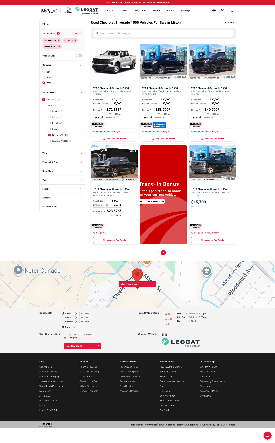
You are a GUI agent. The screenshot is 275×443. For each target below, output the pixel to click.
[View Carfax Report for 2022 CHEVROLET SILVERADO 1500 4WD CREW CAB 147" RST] (97, 125)
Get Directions (129, 284)
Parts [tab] (167, 324)
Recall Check (166, 376)
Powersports (187, 10)
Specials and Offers (129, 366)
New (48, 72)
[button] (62, 65)
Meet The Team (207, 371)
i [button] (114, 117)
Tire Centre (165, 391)
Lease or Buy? (86, 376)
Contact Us (205, 395)
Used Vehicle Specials (130, 376)
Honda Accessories (169, 400)
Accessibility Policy (209, 391)
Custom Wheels (167, 395)
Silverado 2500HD (61, 141)
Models (124, 10)
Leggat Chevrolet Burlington (108, 131)
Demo (49, 77)
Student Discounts (88, 391)
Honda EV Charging (49, 376)
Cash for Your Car (88, 381)
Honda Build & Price (49, 410)
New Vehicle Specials (130, 371)
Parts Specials (126, 386)
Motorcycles (45, 391)
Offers (170, 10)
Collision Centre (167, 405)
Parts (162, 386)
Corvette (57, 123)
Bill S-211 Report (226, 424)
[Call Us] (231, 10)
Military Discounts (88, 386)
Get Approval (45, 366)
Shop (107, 10)
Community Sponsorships (212, 381)
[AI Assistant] (268, 436)
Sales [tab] (167, 313)
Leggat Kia (101, 233)
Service (156, 10)
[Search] (97, 33)
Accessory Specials (129, 391)
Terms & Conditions (187, 424)
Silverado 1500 (60, 135)
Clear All (78, 33)
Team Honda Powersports (52, 386)
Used (48, 83)
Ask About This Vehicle (116, 139)
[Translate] (214, 10)
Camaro (57, 111)
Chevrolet (52, 99)
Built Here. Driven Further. (137, 2)
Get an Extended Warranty (172, 381)
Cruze (56, 129)
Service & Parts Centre (171, 366)
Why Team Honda (208, 366)
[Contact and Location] (222, 10)
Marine (42, 405)
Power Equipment (48, 400)
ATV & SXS (44, 395)
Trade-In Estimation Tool (51, 381)
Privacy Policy (207, 424)
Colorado (57, 117)
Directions (205, 386)
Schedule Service (168, 371)
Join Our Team (207, 376)
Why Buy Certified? (48, 371)
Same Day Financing (89, 371)
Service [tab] (168, 318)
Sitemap (170, 424)
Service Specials (127, 381)
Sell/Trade (140, 10)
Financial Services (88, 366)
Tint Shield (165, 410)
